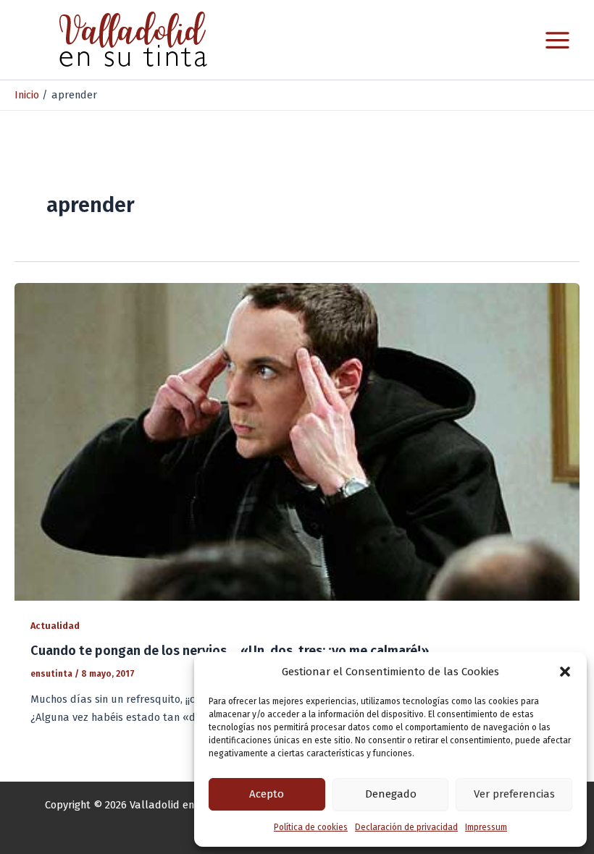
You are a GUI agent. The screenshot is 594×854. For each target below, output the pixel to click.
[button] (565, 671)
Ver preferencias (514, 793)
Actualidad (55, 625)
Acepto (266, 793)
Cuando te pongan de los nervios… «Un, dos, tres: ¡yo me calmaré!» (229, 651)
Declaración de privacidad (406, 827)
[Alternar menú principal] (557, 40)
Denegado (391, 793)
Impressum (486, 827)
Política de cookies (311, 827)
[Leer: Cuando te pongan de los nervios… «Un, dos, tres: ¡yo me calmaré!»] (297, 440)
